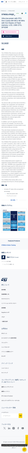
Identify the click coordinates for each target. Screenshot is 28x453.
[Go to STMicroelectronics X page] (5, 428)
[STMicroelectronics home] (5, 279)
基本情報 (3, 289)
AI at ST (3, 356)
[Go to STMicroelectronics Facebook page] (18, 428)
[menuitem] (12, 264)
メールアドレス (4, 412)
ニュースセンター (5, 347)
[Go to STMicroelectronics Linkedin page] (9, 428)
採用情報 (3, 307)
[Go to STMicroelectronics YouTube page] (23, 428)
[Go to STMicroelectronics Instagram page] (13, 428)
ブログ (3, 317)
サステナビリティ (5, 298)
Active (17, 13)
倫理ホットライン (5, 391)
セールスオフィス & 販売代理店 (8, 338)
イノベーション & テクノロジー (8, 303)
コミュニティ (4, 342)
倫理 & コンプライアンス (7, 386)
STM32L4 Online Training (8, 245)
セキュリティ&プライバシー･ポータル (10, 400)
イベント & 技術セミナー (7, 351)
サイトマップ (4, 372)
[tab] (2, 1)
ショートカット (5, 368)
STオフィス (4, 333)
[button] (26, 13)
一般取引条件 (4, 321)
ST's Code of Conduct (7, 396)
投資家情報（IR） (5, 294)
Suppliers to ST (5, 312)
